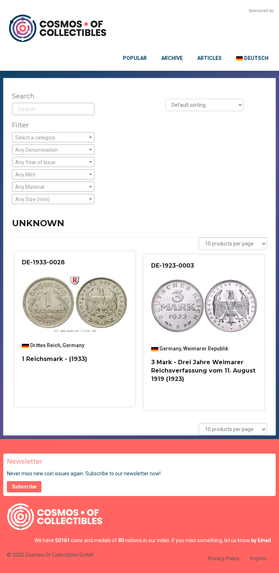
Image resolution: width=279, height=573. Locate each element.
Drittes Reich (45, 345)
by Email (261, 540)
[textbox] (53, 138)
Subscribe (24, 486)
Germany (73, 345)
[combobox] (53, 137)
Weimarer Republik (205, 348)
